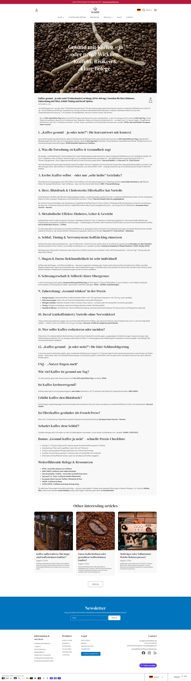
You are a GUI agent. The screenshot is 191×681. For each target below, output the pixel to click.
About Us (107, 17)
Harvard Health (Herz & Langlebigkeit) (108, 199)
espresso (66, 643)
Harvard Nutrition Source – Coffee (52, 224)
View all (95, 584)
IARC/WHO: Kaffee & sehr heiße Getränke (59, 471)
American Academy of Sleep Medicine (116, 246)
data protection (87, 646)
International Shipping (110, 2)
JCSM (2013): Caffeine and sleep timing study (60, 484)
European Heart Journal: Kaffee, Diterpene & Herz (62, 479)
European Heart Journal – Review (112, 419)
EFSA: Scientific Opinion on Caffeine (57, 469)
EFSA (126, 122)
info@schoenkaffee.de (148, 641)
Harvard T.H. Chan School (128, 160)
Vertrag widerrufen (90, 654)
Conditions (85, 649)
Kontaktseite (108, 490)
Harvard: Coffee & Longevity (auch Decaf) (100, 323)
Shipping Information (42, 643)
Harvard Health (135, 122)
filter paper (66, 646)
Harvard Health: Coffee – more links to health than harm (64, 474)
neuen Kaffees (64, 490)
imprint (83, 643)
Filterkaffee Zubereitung (43, 658)
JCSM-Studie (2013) (141, 246)
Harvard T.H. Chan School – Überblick (118, 231)
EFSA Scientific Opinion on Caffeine (80, 143)
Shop (60, 17)
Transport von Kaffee (42, 655)
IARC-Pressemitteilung (109, 184)
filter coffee (67, 640)
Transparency (39, 652)
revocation (85, 640)
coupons (66, 655)
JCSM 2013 (133, 432)
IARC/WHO (133, 391)
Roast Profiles (40, 649)
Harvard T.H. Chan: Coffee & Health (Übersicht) (61, 476)
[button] (147, 10)
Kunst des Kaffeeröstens (43, 661)
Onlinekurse (67, 652)
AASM (125, 432)
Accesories (66, 649)
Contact (37, 646)
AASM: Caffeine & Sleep (52, 481)
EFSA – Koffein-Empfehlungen (106, 285)
